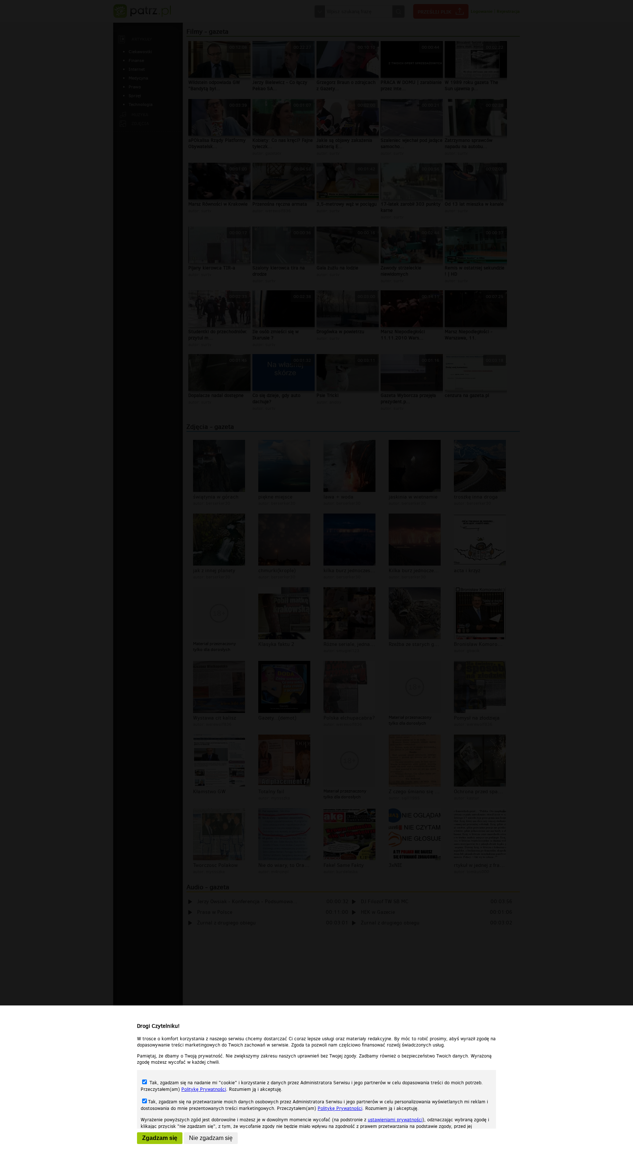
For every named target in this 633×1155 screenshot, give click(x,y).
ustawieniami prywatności (395, 1120)
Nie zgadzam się (211, 1138)
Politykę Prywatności (203, 1089)
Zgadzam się (159, 1138)
